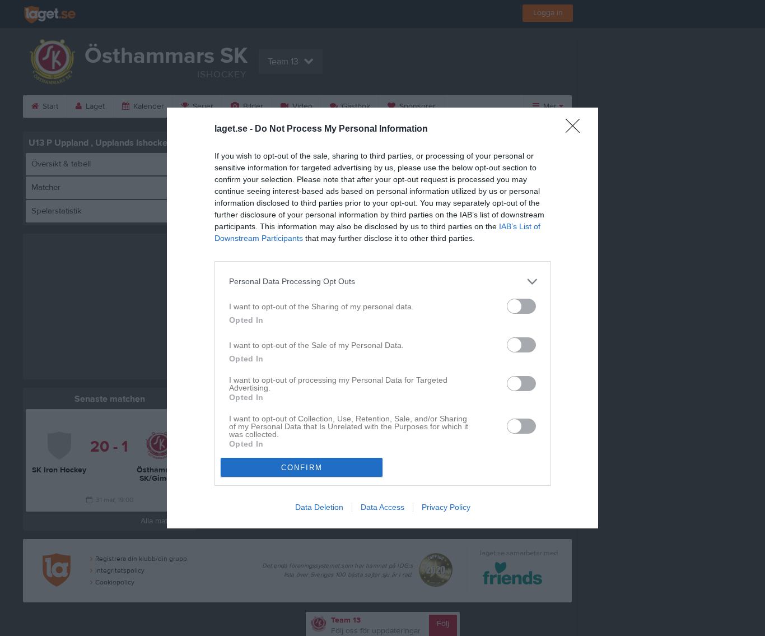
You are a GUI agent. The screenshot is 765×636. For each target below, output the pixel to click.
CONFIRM (302, 467)
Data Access (382, 507)
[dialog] (382, 318)
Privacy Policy (446, 507)
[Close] (576, 129)
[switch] (521, 306)
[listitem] (382, 281)
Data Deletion (319, 507)
